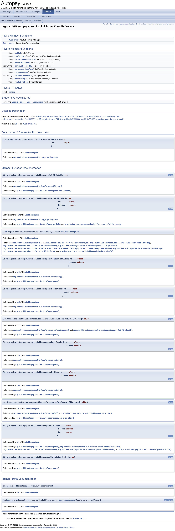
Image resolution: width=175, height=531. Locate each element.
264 (18, 385)
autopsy (19, 20)
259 (18, 355)
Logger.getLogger (35, 102)
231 (18, 442)
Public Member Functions (110, 24)
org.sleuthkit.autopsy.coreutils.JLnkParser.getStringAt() (37, 186)
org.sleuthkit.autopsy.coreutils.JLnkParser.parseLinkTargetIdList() (87, 246)
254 (18, 272)
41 (18, 506)
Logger (15, 102)
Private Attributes (141, 24)
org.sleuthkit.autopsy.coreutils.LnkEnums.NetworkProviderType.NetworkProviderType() (51, 243)
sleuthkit (10, 20)
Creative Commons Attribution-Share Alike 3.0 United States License (48, 528)
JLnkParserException (69, 232)
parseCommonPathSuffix (25, 59)
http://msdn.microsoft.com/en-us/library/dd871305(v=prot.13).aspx (64, 116)
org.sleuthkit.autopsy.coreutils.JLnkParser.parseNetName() (86, 248)
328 (18, 215)
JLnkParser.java (29, 124)
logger (22, 102)
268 (18, 302)
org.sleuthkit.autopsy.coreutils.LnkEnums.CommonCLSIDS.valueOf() (102, 330)
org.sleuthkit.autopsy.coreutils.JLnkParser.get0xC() (38, 224)
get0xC (18, 53)
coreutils (28, 20)
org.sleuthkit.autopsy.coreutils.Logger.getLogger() (35, 157)
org (2, 20)
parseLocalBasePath (24, 69)
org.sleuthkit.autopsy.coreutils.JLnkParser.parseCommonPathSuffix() (120, 243)
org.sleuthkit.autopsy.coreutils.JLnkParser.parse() (37, 281)
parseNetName (21, 72)
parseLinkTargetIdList (24, 66)
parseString (20, 79)
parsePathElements (23, 75)
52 (18, 238)
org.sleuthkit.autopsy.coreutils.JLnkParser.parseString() (138, 248)
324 (18, 182)
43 (18, 153)
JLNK (5, 43)
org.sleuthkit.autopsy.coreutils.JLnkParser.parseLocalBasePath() (31, 248)
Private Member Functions (127, 24)
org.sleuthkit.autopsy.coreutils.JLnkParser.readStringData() (29, 251)
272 (18, 325)
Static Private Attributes (155, 24)
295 (18, 409)
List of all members (168, 24)
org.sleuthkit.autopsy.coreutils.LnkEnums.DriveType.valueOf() (86, 251)
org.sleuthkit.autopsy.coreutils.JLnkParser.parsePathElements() (43, 191)
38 (16, 124)
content (12, 92)
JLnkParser (37, 20)
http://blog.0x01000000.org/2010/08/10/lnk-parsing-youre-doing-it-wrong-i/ (92, 119)
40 (18, 492)
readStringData (21, 82)
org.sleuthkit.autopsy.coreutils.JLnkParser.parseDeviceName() (30, 246)
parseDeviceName (22, 63)
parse (11, 43)
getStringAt (20, 56)
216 (18, 464)
